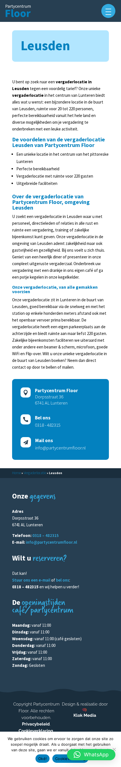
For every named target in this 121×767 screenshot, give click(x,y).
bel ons (62, 580)
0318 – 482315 (45, 535)
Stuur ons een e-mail (31, 580)
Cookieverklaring (36, 730)
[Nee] (114, 749)
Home (16, 472)
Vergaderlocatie (35, 472)
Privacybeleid (36, 724)
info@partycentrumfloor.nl (51, 542)
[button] (108, 11)
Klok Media (84, 715)
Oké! (42, 758)
